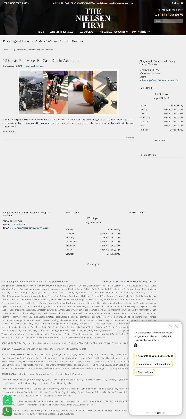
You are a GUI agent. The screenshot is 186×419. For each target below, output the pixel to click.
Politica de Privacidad (131, 281)
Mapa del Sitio (150, 281)
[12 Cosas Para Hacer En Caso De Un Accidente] (68, 92)
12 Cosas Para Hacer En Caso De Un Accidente (41, 60)
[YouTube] (181, 3)
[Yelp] (178, 3)
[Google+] (175, 3)
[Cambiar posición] (170, 326)
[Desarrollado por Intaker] (161, 413)
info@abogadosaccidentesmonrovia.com (114, 3)
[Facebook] (172, 3)
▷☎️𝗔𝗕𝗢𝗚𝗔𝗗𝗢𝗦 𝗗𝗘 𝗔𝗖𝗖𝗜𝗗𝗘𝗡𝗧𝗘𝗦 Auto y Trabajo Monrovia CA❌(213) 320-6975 (93, 18)
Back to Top (130, 137)
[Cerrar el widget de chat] (176, 326)
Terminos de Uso (110, 281)
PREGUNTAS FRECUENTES (16, 3)
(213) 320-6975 (86, 3)
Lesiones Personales (35, 66)
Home (5, 49)
